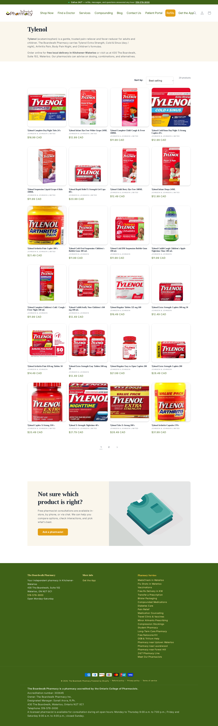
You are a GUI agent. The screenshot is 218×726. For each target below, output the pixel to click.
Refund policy (118, 681)
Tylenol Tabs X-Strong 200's (122, 425)
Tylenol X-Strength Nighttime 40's (84, 425)
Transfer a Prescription (150, 595)
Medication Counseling (151, 613)
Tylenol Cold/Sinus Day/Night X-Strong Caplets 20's (169, 131)
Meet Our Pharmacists (150, 657)
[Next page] (117, 447)
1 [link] (101, 447)
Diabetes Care (145, 605)
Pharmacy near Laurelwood (153, 646)
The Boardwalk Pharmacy (80, 681)
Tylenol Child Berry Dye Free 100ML (126, 189)
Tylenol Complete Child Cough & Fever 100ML (127, 131)
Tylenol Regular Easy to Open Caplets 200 (128, 366)
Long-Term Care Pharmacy (152, 631)
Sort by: (138, 80)
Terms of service (150, 681)
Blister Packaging (147, 598)
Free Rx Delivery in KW (150, 591)
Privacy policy (133, 681)
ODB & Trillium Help (148, 638)
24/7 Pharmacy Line (149, 653)
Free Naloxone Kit (147, 635)
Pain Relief (143, 609)
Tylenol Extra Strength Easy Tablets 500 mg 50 (88, 367)
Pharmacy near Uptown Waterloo (156, 642)
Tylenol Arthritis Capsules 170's (165, 425)
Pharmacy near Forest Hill (152, 649)
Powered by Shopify (100, 681)
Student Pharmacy (148, 627)
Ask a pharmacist (53, 531)
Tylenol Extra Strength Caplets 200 (167, 366)
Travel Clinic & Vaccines (151, 616)
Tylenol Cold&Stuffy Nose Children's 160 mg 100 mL (87, 308)
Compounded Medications (152, 602)
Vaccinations (145, 587)
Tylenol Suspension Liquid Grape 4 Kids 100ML (45, 190)
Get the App (89, 580)
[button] (195, 13)
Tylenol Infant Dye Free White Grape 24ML (88, 130)
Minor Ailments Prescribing (153, 620)
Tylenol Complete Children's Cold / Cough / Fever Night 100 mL (46, 308)
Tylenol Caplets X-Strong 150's (40, 425)
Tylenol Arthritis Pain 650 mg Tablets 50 (44, 366)
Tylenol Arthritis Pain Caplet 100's (42, 248)
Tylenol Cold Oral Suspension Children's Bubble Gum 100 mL (86, 249)
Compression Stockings (151, 624)
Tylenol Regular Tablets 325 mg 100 (125, 307)
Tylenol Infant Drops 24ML (163, 189)
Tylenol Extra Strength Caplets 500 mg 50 (170, 307)
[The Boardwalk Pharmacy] (19, 13)
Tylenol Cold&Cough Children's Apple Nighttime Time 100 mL (168, 249)
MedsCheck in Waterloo (151, 580)
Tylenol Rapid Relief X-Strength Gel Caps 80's (87, 190)
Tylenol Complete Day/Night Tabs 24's (44, 130)
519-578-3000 (143, 2)
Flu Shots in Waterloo (150, 584)
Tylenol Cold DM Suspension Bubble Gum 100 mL (128, 249)
